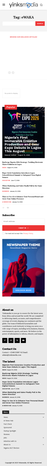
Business (5, 191)
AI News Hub (6, 202)
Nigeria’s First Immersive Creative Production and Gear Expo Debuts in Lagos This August (23, 144)
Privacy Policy (28, 233)
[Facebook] (4, 340)
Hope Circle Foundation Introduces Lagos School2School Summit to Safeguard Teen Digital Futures (21, 175)
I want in (22, 228)
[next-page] (7, 207)
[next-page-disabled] (13, 72)
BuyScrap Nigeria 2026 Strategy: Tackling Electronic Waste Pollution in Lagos (20, 374)
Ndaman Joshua (10, 155)
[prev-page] (9, 72)
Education (6, 180)
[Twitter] (17, 340)
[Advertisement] (23, 56)
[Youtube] (23, 340)
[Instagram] (10, 340)
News (4, 167)
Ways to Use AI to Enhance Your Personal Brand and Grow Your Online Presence (22, 197)
